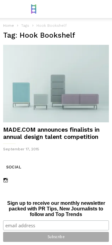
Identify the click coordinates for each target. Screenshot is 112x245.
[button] (103, 9)
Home (8, 25)
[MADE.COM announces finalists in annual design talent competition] (56, 83)
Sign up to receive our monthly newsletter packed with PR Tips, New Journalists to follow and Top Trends (56, 208)
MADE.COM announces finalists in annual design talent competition (51, 133)
